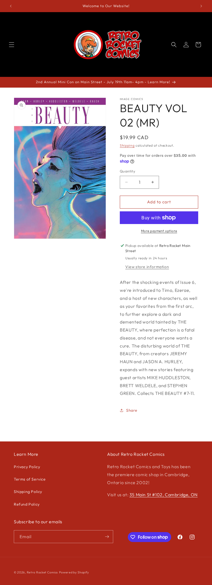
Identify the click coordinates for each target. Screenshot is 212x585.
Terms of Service (30, 479)
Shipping (127, 145)
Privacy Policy (27, 466)
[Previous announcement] (11, 6)
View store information (147, 266)
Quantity (127, 171)
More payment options (159, 231)
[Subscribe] (107, 536)
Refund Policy (27, 504)
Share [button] (131, 410)
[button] (12, 45)
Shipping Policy (28, 491)
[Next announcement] (201, 6)
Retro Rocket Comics (42, 572)
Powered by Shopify (74, 572)
